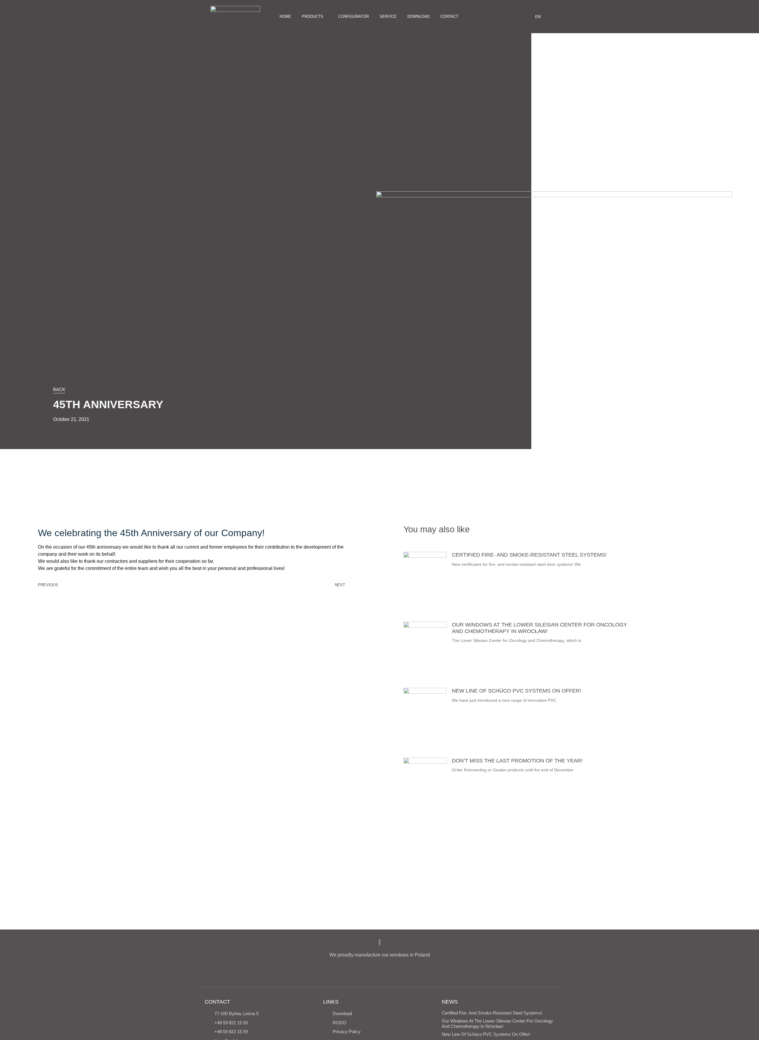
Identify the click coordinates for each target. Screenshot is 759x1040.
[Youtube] (502, 16)
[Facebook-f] (482, 16)
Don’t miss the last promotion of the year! (517, 761)
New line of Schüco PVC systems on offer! (516, 691)
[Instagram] (492, 16)
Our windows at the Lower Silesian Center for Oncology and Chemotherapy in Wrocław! (539, 628)
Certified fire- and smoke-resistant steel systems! (529, 555)
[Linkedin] (512, 16)
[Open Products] (326, 16)
